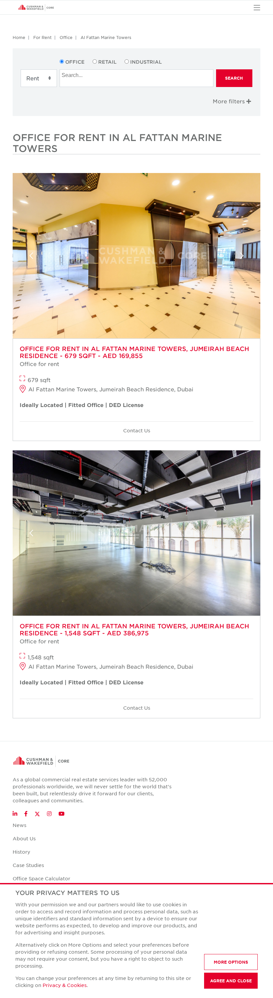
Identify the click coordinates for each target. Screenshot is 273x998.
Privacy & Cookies (65, 985)
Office (66, 37)
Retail (107, 62)
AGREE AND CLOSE (231, 980)
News (19, 825)
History (21, 852)
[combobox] (136, 78)
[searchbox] (137, 74)
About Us (24, 838)
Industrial (146, 62)
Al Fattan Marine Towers (106, 37)
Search (234, 78)
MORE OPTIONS (231, 962)
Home (19, 37)
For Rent (42, 37)
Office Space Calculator (41, 878)
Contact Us (136, 430)
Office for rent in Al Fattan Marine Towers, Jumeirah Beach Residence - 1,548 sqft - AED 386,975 (134, 629)
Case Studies (28, 865)
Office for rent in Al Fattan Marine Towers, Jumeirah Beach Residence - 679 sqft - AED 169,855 (134, 352)
